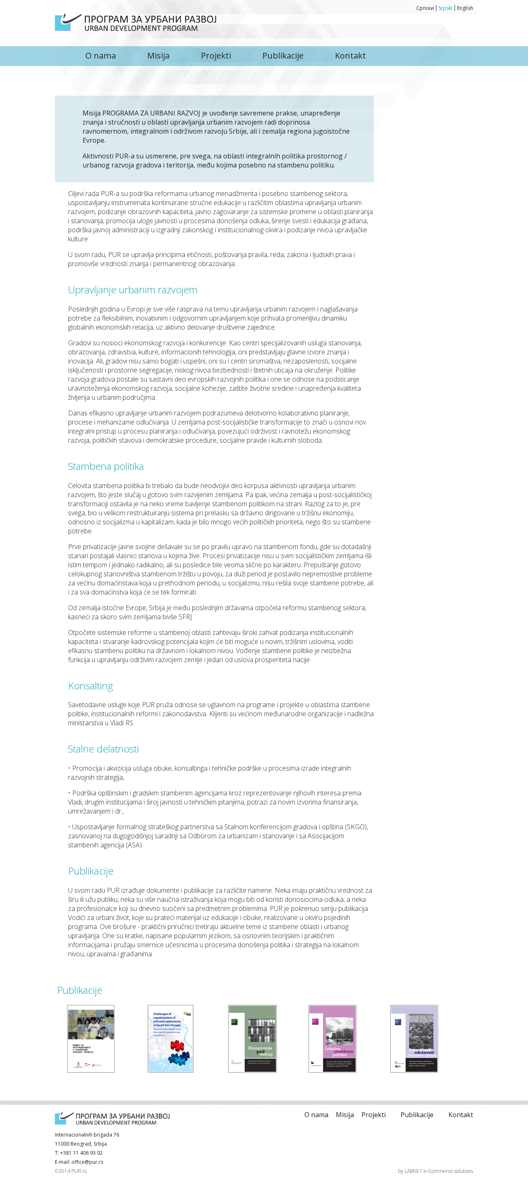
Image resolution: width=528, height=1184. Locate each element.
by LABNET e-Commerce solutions (435, 1171)
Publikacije (283, 55)
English (465, 8)
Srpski (445, 8)
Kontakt (350, 55)
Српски (425, 8)
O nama (135, 22)
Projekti (216, 55)
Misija (158, 55)
